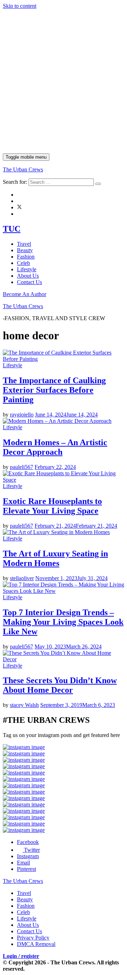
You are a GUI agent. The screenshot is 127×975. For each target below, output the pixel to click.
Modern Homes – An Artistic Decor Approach (55, 447)
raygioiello (22, 415)
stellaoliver (22, 578)
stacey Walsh (24, 705)
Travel (24, 244)
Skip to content (19, 6)
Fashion (26, 257)
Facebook (28, 842)
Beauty (25, 250)
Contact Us (29, 282)
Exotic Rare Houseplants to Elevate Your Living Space (52, 506)
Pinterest (26, 869)
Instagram (28, 856)
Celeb (23, 263)
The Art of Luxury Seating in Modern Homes (55, 558)
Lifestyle (26, 269)
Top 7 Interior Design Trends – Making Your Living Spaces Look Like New (63, 622)
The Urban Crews (23, 169)
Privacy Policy (33, 938)
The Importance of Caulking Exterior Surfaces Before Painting (54, 390)
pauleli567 (21, 467)
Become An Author (24, 294)
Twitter (31, 850)
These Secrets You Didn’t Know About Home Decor (60, 685)
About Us (28, 276)
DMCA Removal (36, 944)
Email (23, 863)
